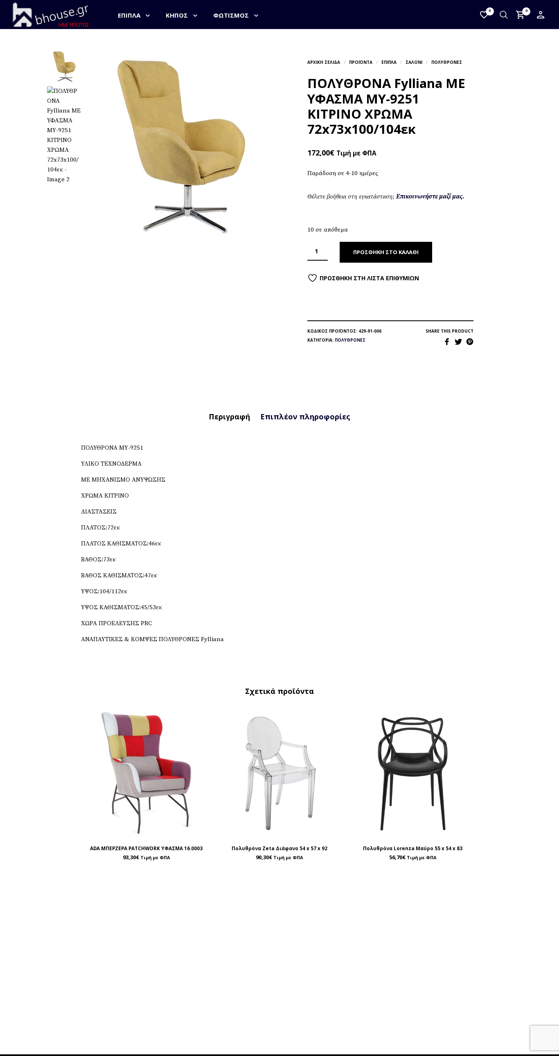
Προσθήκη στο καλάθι (386, 252)
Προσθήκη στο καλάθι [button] (166, 830)
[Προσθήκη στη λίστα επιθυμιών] (146, 830)
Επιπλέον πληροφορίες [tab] (305, 416)
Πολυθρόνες (446, 62)
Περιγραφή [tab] (229, 416)
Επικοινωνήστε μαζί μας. (430, 196)
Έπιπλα (129, 15)
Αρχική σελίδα (323, 62)
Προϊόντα (360, 62)
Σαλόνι (414, 62)
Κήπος (177, 15)
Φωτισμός (231, 15)
